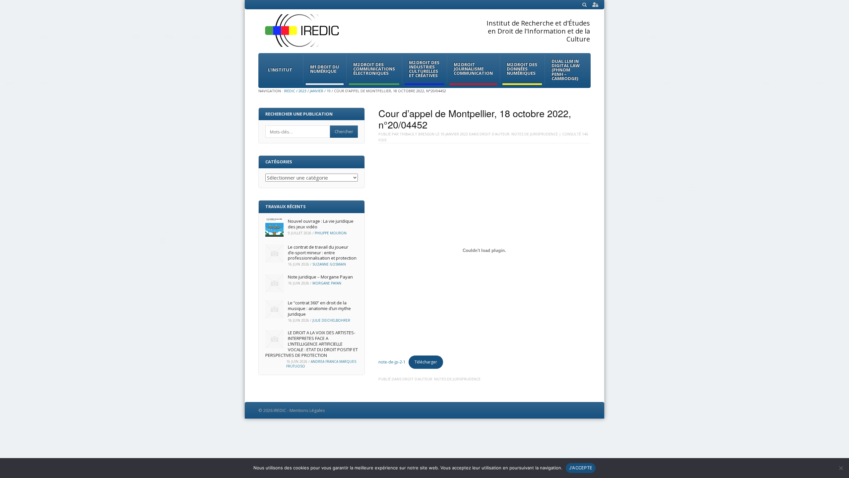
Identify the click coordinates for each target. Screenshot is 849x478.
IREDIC (289, 90)
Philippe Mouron (331, 233)
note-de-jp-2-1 (392, 362)
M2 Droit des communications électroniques (374, 68)
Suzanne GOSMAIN (329, 264)
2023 (302, 90)
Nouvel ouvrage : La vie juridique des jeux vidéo (321, 224)
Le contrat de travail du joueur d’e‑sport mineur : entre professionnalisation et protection (322, 252)
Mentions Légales (307, 410)
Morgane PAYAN (326, 283)
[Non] (840, 468)
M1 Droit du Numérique (324, 69)
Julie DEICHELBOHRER (331, 320)
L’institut (280, 70)
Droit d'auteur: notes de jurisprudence (519, 133)
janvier (316, 90)
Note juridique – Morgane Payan (320, 277)
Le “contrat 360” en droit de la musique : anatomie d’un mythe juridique (319, 308)
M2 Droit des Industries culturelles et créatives (424, 68)
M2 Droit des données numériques (522, 68)
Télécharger (426, 362)
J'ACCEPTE (580, 467)
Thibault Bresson (417, 133)
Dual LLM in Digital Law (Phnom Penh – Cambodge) (566, 69)
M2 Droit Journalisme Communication (473, 68)
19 (329, 90)
